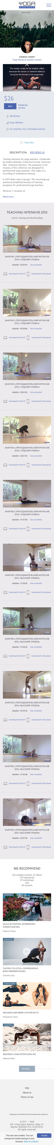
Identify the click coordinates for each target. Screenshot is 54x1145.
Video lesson (9, 983)
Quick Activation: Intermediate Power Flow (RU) (19, 925)
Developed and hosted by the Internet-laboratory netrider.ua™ (29, 1114)
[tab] (18, 152)
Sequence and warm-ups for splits (20, 1013)
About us (27, 1092)
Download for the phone (41, 274)
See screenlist (36, 265)
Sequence (8, 895)
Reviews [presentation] (37, 152)
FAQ (27, 1088)
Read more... (9, 196)
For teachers (16, 129)
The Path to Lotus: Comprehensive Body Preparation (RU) (20, 970)
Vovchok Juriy (8, 975)
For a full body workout (34, 129)
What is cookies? (31, 1141)
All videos (26, 1069)
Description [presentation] (18, 152)
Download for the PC (16, 274)
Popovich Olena (9, 931)
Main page (26, 12)
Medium (19, 122)
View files (29, 142)
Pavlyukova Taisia (10, 1017)
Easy (12, 122)
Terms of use (27, 1097)
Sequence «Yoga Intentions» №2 (19, 1054)
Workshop (15, 116)
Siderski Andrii (27, 57)
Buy (10, 106)
